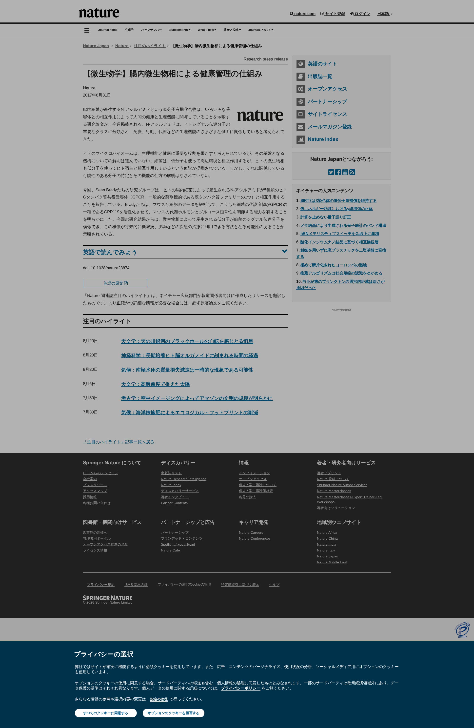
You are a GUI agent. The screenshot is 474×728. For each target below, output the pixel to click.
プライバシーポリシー (240, 688)
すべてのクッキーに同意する (105, 713)
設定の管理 (159, 699)
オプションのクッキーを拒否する (173, 713)
